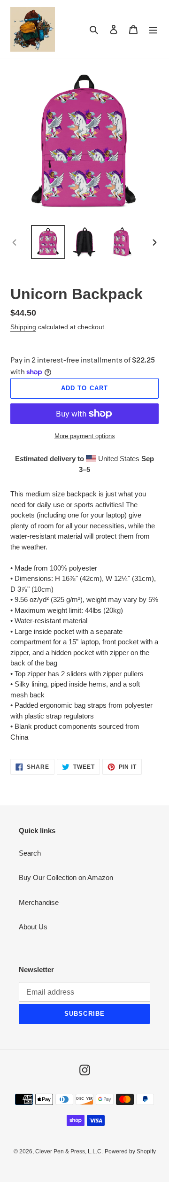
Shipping (23, 327)
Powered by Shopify (130, 1151)
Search (30, 853)
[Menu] (153, 29)
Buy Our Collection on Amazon (66, 877)
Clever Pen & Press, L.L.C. (69, 1151)
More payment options (84, 436)
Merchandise (39, 902)
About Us (33, 927)
